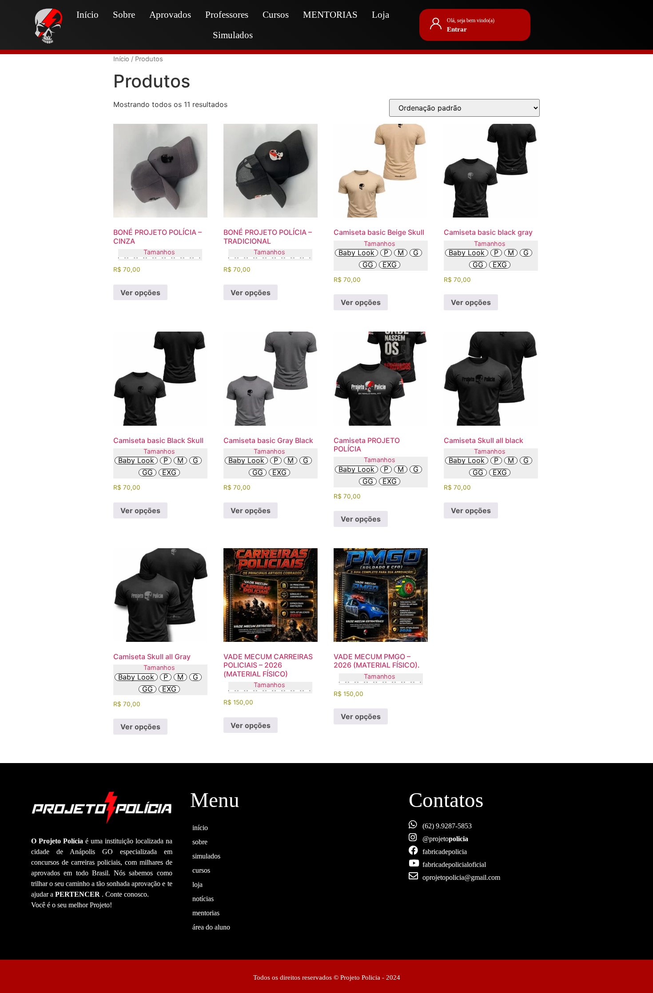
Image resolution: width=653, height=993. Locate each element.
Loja (380, 14)
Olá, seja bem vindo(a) (470, 20)
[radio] (121, 257)
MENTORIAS (330, 14)
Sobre (124, 14)
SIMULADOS (206, 855)
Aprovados (170, 14)
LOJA (197, 883)
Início (87, 14)
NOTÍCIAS (203, 897)
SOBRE (199, 841)
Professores (226, 14)
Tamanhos (159, 252)
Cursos (276, 14)
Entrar (457, 29)
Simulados (233, 35)
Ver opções (140, 292)
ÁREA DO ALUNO (211, 926)
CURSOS (201, 869)
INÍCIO (200, 826)
